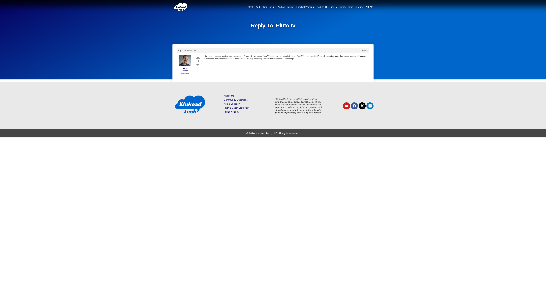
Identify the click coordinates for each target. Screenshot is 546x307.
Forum (359, 7)
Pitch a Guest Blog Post (236, 107)
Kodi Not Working (305, 7)
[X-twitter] (362, 105)
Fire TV (333, 7)
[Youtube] (346, 105)
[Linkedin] (370, 105)
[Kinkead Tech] (180, 10)
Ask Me (369, 7)
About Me (229, 95)
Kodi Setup (269, 7)
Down (198, 65)
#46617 (365, 51)
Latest (250, 7)
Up (198, 57)
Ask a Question (232, 103)
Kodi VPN (322, 7)
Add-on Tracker (285, 7)
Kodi (258, 7)
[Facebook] (354, 105)
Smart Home (346, 7)
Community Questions (236, 99)
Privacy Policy (231, 111)
